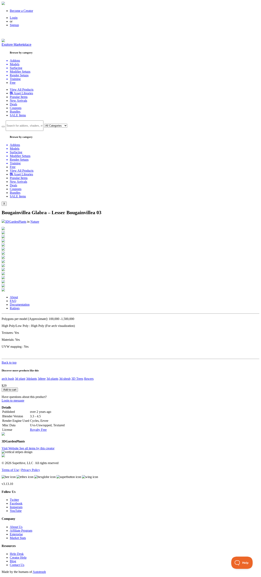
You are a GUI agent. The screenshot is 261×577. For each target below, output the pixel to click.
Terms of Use (10, 470)
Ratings (15, 308)
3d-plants (52, 378)
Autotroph (39, 572)
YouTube (16, 510)
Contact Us (17, 565)
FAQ (13, 301)
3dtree (42, 378)
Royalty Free (38, 429)
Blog (13, 561)
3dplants (31, 378)
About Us (16, 527)
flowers (89, 378)
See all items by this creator (36, 448)
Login (14, 17)
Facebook (16, 503)
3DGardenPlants (15, 221)
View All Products (21, 89)
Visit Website (10, 448)
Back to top (9, 362)
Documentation (20, 304)
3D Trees (77, 378)
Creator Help (18, 557)
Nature (34, 221)
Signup (14, 25)
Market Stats (18, 538)
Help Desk (17, 554)
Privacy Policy (30, 470)
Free (12, 82)
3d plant (20, 378)
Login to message (13, 400)
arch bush (8, 378)
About (14, 297)
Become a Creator (21, 10)
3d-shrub (65, 378)
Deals (13, 104)
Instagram (16, 507)
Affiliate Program (21, 530)
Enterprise (16, 534)
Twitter (14, 499)
